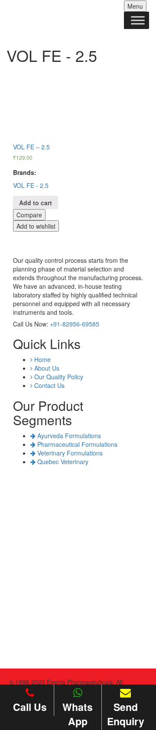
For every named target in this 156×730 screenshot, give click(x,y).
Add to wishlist (35, 226)
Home (41, 359)
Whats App (77, 714)
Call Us (30, 707)
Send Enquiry (125, 714)
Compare (29, 214)
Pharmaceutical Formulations (76, 444)
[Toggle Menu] (138, 20)
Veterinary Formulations (69, 453)
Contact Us (48, 385)
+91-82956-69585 (74, 324)
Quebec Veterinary (62, 461)
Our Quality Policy (57, 376)
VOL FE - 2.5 (31, 185)
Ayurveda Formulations (68, 435)
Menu (135, 6)
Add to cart (35, 202)
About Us (45, 368)
